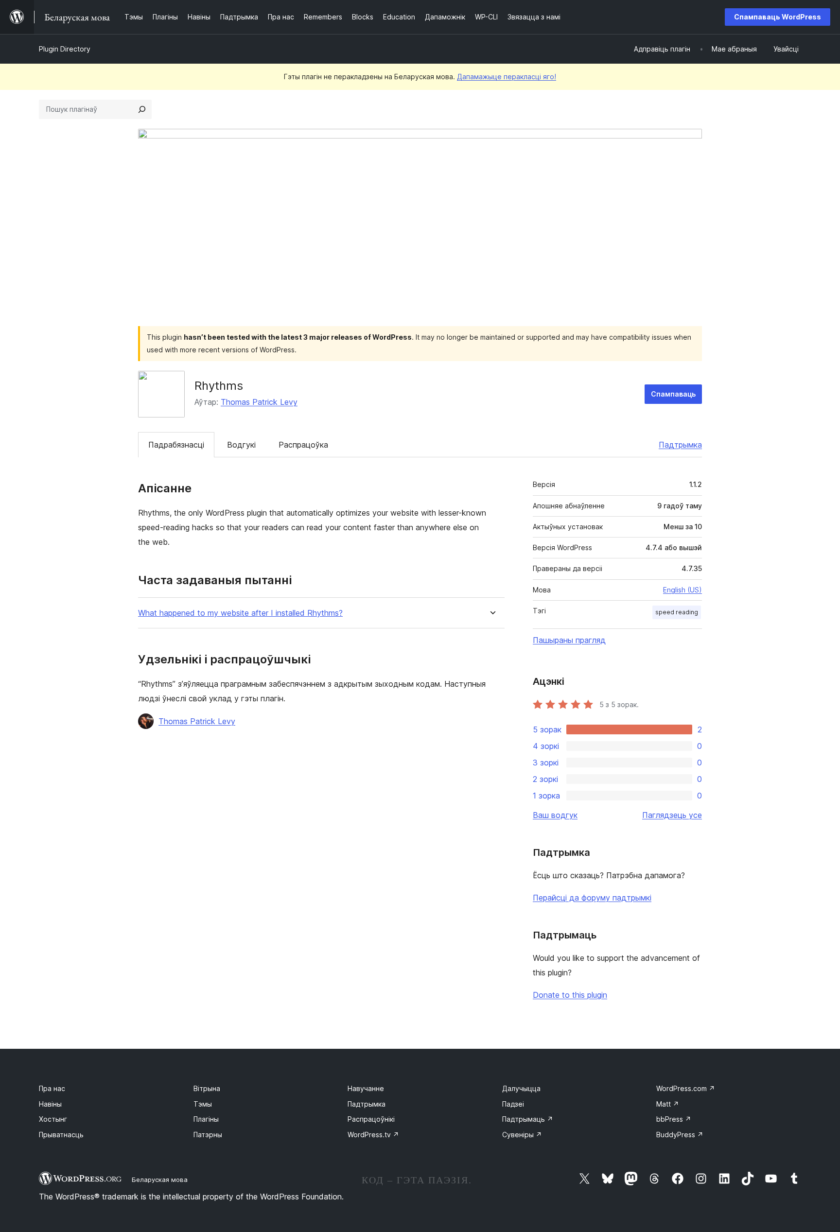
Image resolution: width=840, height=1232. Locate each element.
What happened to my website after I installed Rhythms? (240, 613)
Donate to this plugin (570, 995)
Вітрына (206, 1088)
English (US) (682, 590)
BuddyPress (679, 1134)
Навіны (50, 1104)
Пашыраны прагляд (569, 640)
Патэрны (207, 1134)
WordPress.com (685, 1088)
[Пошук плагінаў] (142, 109)
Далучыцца (521, 1088)
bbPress (673, 1119)
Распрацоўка (303, 445)
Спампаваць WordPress (777, 17)
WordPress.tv (373, 1134)
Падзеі (513, 1104)
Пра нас (52, 1088)
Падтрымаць (527, 1119)
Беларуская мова (160, 1179)
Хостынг (53, 1119)
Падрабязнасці (176, 445)
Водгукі (241, 445)
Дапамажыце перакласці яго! (506, 76)
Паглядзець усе (672, 815)
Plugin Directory (64, 49)
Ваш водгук (555, 815)
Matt (667, 1104)
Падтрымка (680, 445)
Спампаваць (673, 394)
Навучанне (366, 1088)
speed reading (676, 612)
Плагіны (206, 1119)
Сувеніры (522, 1134)
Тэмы (202, 1104)
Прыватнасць (61, 1134)
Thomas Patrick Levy (259, 402)
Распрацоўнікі (371, 1119)
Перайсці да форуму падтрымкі (592, 897)
